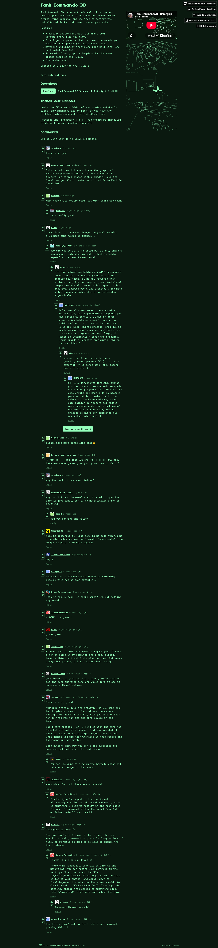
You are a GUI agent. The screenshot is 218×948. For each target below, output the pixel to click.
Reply (49, 157)
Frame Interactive (61, 592)
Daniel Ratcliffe (65, 794)
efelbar (55, 824)
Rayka (54, 629)
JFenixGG (56, 148)
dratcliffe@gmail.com (91, 114)
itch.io (45, 945)
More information (52, 74)
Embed (82, 945)
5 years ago (78, 554)
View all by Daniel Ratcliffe (60, 945)
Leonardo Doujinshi (62, 492)
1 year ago (86, 165)
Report (75, 945)
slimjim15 (56, 571)
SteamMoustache (59, 612)
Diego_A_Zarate (64, 245)
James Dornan (58, 919)
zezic (59, 759)
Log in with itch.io (55, 138)
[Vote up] (42, 148)
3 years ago (67, 195)
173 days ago (69, 148)
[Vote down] (42, 151)
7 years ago (73, 673)
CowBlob (55, 195)
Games (165, 945)
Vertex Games (58, 673)
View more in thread (76, 429)
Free (177, 945)
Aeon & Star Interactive (65, 165)
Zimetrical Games (60, 554)
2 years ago (73, 210)
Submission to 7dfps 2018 (202, 20)
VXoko (54, 227)
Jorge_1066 (57, 646)
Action (171, 945)
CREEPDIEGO (57, 530)
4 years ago (84, 455)
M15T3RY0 (69, 305)
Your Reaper (57, 437)
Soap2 (59, 513)
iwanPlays (56, 779)
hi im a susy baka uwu (63, 455)
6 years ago (75, 612)
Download (48, 91)
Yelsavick (56, 697)
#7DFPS (77, 65)
